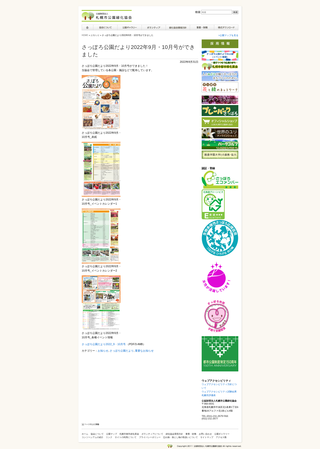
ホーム (87, 27)
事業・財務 (191, 434)
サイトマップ (206, 437)
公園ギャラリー (129, 27)
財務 (202, 27)
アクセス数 (221, 437)
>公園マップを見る (228, 35)
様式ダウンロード (226, 27)
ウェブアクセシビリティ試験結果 (219, 391)
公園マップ (111, 434)
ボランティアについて (154, 27)
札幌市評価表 (209, 395)
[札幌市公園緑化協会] (107, 20)
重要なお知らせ (144, 350)
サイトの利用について (125, 437)
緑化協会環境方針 (178, 27)
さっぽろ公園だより (122, 350)
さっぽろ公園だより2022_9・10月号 (104, 344)
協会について (105, 27)
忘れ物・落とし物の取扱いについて (180, 437)
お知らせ (95, 35)
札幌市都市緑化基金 (129, 434)
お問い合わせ (205, 434)
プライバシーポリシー (150, 437)
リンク (109, 437)
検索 (197, 12)
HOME (85, 35)
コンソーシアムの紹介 (92, 437)
